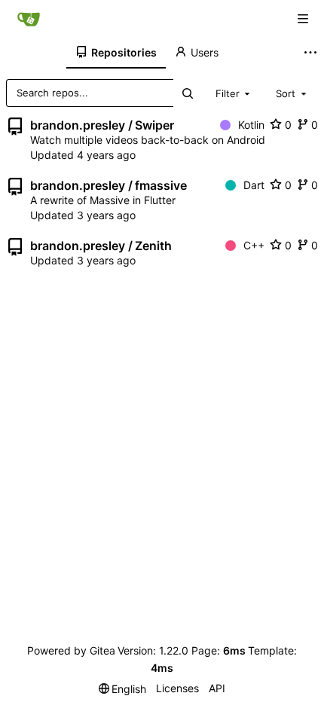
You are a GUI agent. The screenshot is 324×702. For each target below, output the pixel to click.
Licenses (177, 688)
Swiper (154, 125)
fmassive (161, 185)
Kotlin (251, 124)
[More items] (312, 53)
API (217, 688)
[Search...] (186, 93)
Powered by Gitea (71, 650)
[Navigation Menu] (302, 18)
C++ (253, 245)
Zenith (153, 245)
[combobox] (234, 92)
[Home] (29, 18)
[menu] (123, 688)
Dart (253, 185)
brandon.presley (77, 125)
